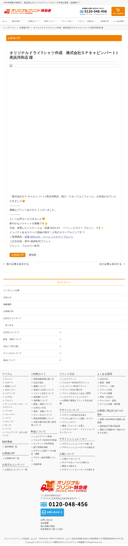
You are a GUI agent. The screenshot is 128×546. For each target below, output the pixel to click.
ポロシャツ (10, 390)
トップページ (9, 27)
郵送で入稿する (69, 466)
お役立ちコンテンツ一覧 (16, 469)
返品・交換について (43, 411)
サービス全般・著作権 (110, 404)
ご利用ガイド (32, 21)
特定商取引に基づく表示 (52, 529)
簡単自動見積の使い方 (44, 379)
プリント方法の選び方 (72, 390)
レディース (10, 393)
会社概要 (45, 523)
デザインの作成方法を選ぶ (74, 415)
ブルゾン (9, 400)
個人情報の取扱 (48, 526)
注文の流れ (39, 382)
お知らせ (7, 297)
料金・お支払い (107, 397)
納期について (40, 386)
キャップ (9, 421)
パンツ (8, 418)
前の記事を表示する (17, 264)
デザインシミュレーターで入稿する (78, 469)
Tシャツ (8, 379)
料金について (49, 21)
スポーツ (9, 382)
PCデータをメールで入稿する (75, 462)
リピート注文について (44, 393)
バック (8, 428)
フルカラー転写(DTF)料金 (45, 440)
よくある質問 (118, 21)
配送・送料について (43, 404)
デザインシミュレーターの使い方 (77, 444)
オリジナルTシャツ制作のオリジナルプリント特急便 (61, 542)
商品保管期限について (44, 418)
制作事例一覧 (11, 447)
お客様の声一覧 (12, 458)
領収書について (41, 400)
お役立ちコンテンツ (12, 318)
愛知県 (32, 255)
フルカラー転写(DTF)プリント (75, 382)
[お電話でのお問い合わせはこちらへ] (64, 505)
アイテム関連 (106, 393)
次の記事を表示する (110, 264)
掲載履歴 (7, 304)
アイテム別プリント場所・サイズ (77, 418)
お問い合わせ (47, 520)
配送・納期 (105, 382)
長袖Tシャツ (10, 386)
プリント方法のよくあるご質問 (76, 393)
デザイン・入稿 (107, 386)
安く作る (9, 325)
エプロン (9, 397)
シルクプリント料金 (43, 436)
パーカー (9, 411)
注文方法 (104, 379)
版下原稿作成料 (41, 447)
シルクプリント (69, 379)
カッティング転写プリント (74, 386)
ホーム (4, 21)
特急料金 (38, 464)
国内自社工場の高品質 (110, 426)
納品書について (41, 397)
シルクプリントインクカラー (75, 397)
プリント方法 (66, 21)
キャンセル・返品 (108, 400)
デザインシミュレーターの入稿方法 (78, 447)
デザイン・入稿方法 (86, 21)
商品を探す (16, 21)
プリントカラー (69, 422)
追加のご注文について (44, 390)
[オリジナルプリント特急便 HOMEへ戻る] (64, 490)
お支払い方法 (40, 407)
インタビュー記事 (11, 290)
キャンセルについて (43, 415)
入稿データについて (71, 459)
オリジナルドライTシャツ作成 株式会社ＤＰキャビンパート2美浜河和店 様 (68, 27)
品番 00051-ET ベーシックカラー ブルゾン (49, 236)
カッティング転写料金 (44, 443)
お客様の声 (104, 21)
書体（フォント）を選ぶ (73, 426)
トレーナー (10, 414)
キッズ (8, 425)
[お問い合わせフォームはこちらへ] (52, 515)
